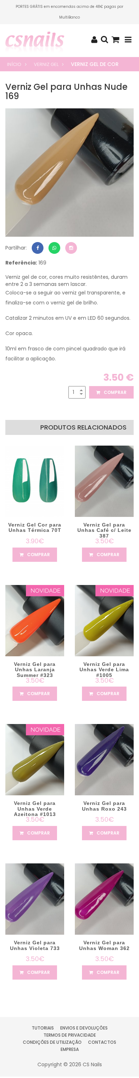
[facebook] (37, 248)
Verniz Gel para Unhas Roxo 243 (104, 805)
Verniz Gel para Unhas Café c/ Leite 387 (104, 530)
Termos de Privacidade (69, 1035)
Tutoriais (43, 1028)
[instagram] (71, 248)
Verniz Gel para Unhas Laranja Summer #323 (35, 669)
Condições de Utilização (52, 1042)
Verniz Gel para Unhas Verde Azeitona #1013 (35, 808)
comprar (115, 392)
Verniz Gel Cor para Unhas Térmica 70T (34, 527)
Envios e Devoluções (84, 1028)
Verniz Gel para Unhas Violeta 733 (35, 945)
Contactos (102, 1042)
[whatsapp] (54, 248)
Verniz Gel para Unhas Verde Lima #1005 (104, 669)
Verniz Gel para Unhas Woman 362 (104, 945)
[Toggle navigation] (128, 40)
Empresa (70, 1049)
